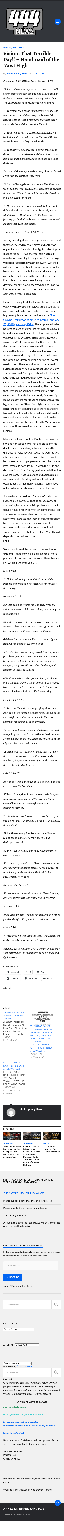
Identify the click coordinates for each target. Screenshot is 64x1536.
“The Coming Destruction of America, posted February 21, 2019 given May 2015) (31, 320)
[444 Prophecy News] (32, 21)
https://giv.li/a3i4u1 (13, 1432)
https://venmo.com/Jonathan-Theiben (24, 1414)
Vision (7, 47)
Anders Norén (22, 1514)
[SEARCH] (56, 1304)
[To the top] (58, 1503)
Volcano (18, 47)
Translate (27, 1366)
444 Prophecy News (17, 73)
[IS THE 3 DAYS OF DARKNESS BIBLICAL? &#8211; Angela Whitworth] (16, 1078)
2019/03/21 (37, 73)
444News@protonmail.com (24, 1192)
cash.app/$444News (14, 1407)
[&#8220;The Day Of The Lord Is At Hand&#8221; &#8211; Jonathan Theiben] (16, 1026)
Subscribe (12, 1277)
